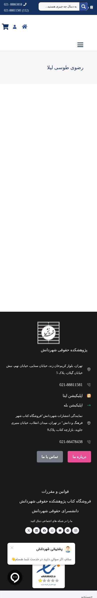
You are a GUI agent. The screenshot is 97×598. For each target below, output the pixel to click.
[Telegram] (67, 530)
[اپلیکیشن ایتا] (87, 396)
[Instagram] (75, 530)
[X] (28, 530)
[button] (48, 45)
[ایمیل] (59, 530)
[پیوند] (35, 26)
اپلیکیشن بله (73, 405)
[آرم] (83, 27)
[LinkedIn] (36, 530)
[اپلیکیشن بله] (87, 405)
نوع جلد (81, 126)
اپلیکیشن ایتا (73, 396)
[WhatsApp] (52, 530)
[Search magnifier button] (83, 6)
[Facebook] (44, 530)
